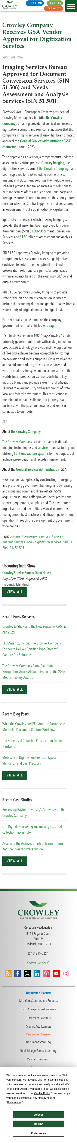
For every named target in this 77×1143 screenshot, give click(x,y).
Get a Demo (35, 3)
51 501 (24, 237)
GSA (30, 542)
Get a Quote (53, 8)
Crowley (57, 536)
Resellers (55, 3)
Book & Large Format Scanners (38, 1009)
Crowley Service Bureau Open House (26, 572)
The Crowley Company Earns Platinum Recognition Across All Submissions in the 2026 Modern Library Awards (33, 671)
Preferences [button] (14, 1102)
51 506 (34, 231)
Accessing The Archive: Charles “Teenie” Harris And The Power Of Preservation (32, 846)
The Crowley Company (53, 168)
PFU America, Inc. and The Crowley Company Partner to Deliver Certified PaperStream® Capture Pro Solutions (31, 649)
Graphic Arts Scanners (38, 1026)
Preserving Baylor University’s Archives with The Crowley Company (33, 812)
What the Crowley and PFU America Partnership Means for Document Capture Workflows (33, 726)
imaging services (13, 542)
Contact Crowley (37, 963)
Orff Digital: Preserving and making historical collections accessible (32, 829)
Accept (38, 1114)
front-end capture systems (31, 453)
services (43, 447)
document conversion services (30, 536)
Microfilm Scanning (38, 1059)
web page (49, 325)
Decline (38, 1124)
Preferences (38, 1133)
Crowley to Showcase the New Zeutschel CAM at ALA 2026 (34, 629)
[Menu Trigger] (71, 6)
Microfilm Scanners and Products (38, 1000)
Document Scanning (38, 1042)
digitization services (48, 542)
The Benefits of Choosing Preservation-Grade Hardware (32, 743)
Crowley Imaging (52, 163)
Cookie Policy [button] (42, 1093)
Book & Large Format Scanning (38, 1050)
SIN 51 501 (17, 548)
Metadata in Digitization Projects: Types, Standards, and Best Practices (29, 760)
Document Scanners (38, 1018)
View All (15, 592)
